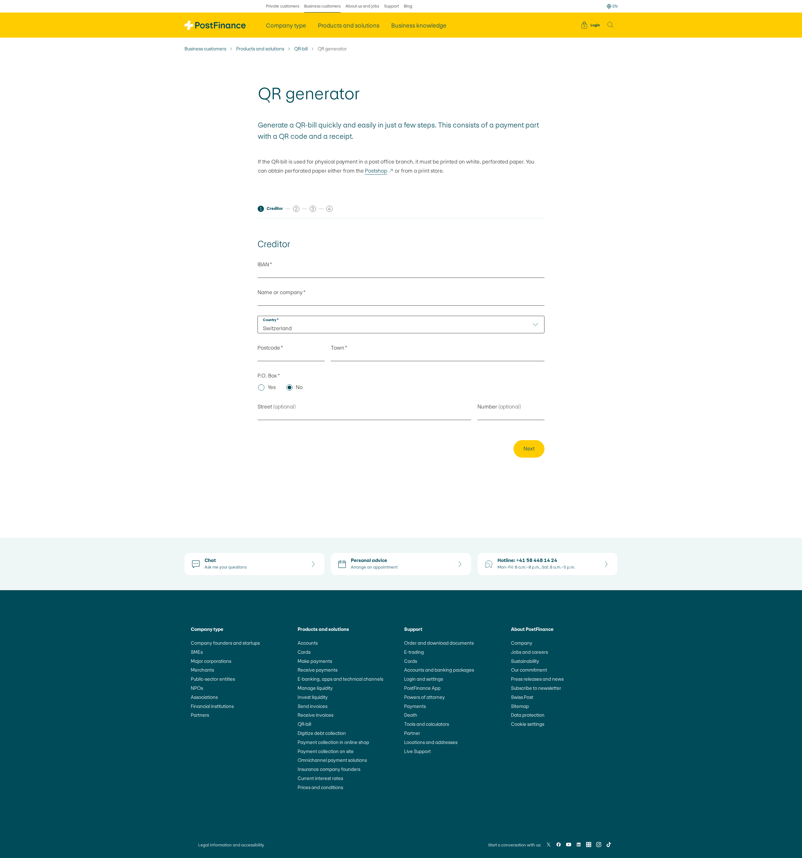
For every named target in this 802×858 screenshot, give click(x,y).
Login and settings (423, 679)
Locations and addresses (430, 742)
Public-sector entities (213, 679)
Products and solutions (260, 48)
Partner (412, 733)
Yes (272, 387)
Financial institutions (212, 706)
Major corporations (211, 661)
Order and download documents (439, 643)
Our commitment (529, 670)
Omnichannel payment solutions (332, 760)
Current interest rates (320, 778)
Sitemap (520, 706)
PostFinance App (422, 688)
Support (391, 6)
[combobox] (401, 324)
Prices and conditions (320, 787)
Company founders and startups (225, 643)
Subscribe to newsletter (536, 688)
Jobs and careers (529, 652)
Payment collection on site (326, 751)
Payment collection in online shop (333, 742)
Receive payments (317, 670)
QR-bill (301, 48)
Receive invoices (315, 715)
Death (410, 715)
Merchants (202, 670)
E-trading (414, 652)
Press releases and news (537, 679)
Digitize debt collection (322, 733)
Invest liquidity (313, 697)
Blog (408, 6)
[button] (610, 25)
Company (521, 643)
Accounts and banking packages (439, 670)
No (299, 387)
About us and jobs (362, 6)
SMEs (197, 652)
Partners (200, 715)
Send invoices (312, 706)
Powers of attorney (424, 697)
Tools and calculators (426, 724)
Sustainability (525, 661)
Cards (304, 652)
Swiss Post (522, 697)
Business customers (322, 6)
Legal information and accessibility (231, 845)
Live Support (417, 751)
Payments (415, 706)
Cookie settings (527, 724)
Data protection (527, 715)
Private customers (282, 6)
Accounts (308, 643)
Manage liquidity (315, 688)
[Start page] (215, 25)
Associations (204, 697)
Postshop (379, 170)
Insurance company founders (329, 769)
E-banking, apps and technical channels (340, 679)
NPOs (197, 688)
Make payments (315, 661)
